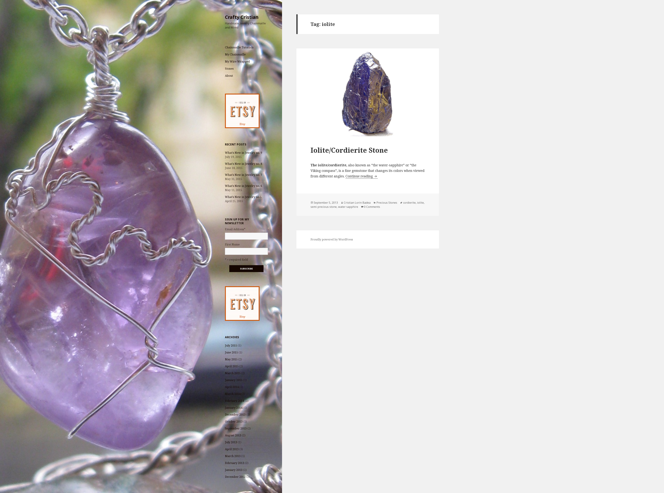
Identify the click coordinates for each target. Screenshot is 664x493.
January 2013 (233, 470)
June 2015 (231, 352)
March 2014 (233, 394)
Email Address (235, 229)
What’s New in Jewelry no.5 (243, 197)
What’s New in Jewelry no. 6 (243, 186)
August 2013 (233, 435)
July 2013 (231, 442)
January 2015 (233, 380)
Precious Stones (386, 203)
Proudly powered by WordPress (332, 239)
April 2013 (232, 449)
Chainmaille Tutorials (239, 47)
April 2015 (232, 366)
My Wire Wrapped (237, 61)
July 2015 (231, 345)
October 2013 (234, 421)
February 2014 (234, 401)
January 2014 (233, 408)
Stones (229, 68)
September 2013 (236, 428)
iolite (420, 203)
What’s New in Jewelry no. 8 (243, 164)
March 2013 (233, 456)
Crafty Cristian (242, 17)
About (229, 76)
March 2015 (233, 373)
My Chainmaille (235, 54)
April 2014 (232, 387)
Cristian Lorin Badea (357, 203)
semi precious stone (324, 207)
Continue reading (361, 176)
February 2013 (234, 463)
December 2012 (235, 477)
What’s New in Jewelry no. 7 (243, 175)
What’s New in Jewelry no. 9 (243, 153)
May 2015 (231, 359)
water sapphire (348, 207)
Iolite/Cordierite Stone (349, 150)
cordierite (409, 203)
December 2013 (235, 414)
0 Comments (372, 207)
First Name (232, 244)
